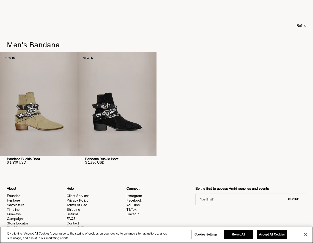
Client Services (78, 196)
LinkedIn (132, 214)
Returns (73, 214)
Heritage (13, 200)
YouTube (133, 205)
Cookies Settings (206, 234)
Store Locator (17, 223)
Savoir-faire (15, 205)
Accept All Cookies (272, 234)
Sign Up (293, 199)
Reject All (238, 234)
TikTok (131, 209)
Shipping (73, 209)
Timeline (13, 209)
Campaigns (16, 219)
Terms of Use (77, 205)
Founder (13, 196)
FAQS (71, 219)
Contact (73, 223)
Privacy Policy (77, 200)
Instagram (134, 196)
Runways (14, 214)
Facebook (134, 200)
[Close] (306, 235)
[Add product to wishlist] (71, 58)
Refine (301, 25)
